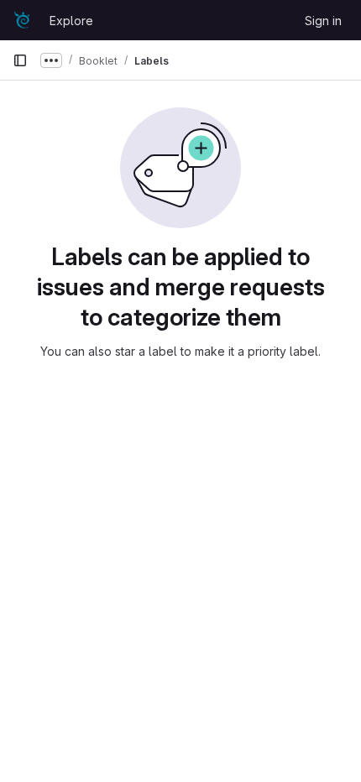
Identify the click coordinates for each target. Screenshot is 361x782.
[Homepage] (22, 20)
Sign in (323, 20)
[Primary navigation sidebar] (20, 60)
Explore (71, 20)
